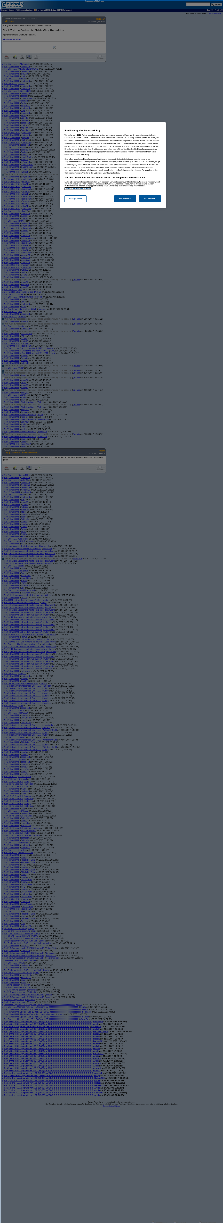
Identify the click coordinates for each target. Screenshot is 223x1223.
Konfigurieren (75, 199)
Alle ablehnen (125, 199)
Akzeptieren (149, 199)
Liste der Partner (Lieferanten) (77, 189)
